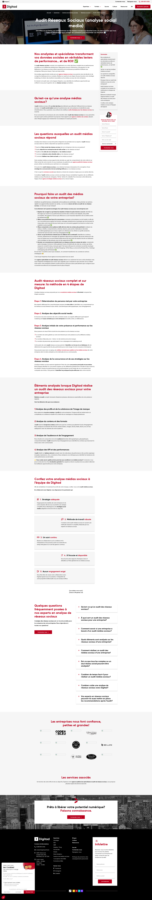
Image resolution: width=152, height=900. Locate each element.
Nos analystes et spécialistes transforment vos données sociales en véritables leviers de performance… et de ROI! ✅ (108, 62)
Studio (55, 852)
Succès (74, 847)
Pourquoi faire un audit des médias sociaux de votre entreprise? (108, 82)
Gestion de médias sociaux (70, 12)
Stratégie (56, 840)
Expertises (57, 12)
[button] (76, 38)
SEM (54, 845)
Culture (74, 840)
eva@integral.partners (42, 850)
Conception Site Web (59, 858)
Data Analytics (57, 854)
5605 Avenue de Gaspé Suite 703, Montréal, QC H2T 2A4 (42, 854)
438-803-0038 (145, 1)
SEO (54, 842)
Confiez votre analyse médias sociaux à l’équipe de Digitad (108, 104)
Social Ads (56, 849)
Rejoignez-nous (132, 1)
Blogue (74, 838)
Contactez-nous (120, 1)
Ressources (75, 842)
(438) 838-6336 (40, 847)
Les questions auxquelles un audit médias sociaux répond (108, 75)
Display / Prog (57, 847)
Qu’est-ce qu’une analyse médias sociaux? (108, 70)
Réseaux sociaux (85, 12)
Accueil (49, 12)
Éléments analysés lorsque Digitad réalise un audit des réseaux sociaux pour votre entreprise (108, 97)
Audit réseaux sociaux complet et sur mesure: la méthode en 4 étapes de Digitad (108, 89)
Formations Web (58, 861)
